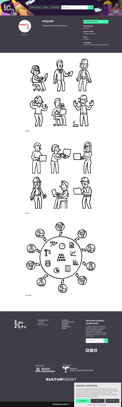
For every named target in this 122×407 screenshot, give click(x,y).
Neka (97, 401)
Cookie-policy (92, 405)
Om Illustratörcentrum (68, 322)
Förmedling (65, 320)
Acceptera (82, 401)
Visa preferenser (112, 401)
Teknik (45, 7)
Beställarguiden (66, 326)
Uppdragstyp (55, 7)
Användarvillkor (101, 405)
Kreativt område (35, 7)
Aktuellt (64, 328)
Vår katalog (65, 325)
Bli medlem (65, 323)
